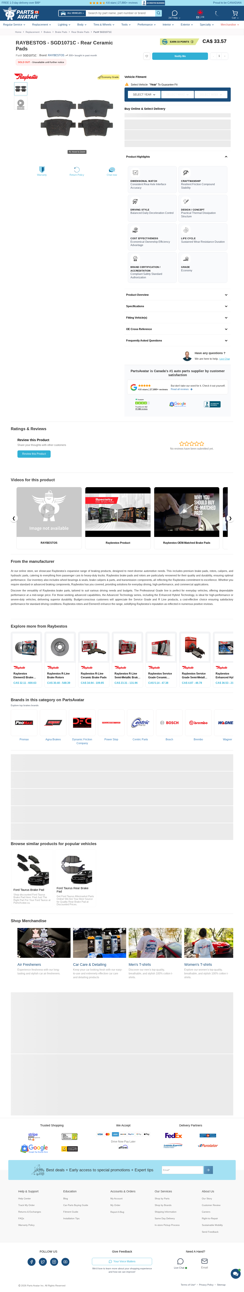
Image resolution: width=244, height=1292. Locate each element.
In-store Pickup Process (167, 1225)
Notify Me (180, 56)
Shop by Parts (162, 1198)
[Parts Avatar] (29, 13)
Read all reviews (180, 389)
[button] (72, 13)
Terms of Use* (188, 1284)
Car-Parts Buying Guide (75, 1205)
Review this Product (34, 453)
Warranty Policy (26, 1225)
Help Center (24, 1198)
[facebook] (32, 1262)
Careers (206, 1211)
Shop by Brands (163, 1205)
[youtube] (65, 1262)
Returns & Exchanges (29, 1211)
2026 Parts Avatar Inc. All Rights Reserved (43, 1285)
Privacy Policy (206, 1284)
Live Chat (224, 358)
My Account (116, 1198)
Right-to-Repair (210, 1218)
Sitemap (221, 1284)
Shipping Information (165, 1211)
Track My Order (26, 1205)
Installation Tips (71, 1218)
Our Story (207, 1198)
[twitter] (43, 1262)
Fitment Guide (70, 1211)
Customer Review (211, 1205)
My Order (115, 1205)
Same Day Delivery (165, 1218)
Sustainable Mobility (212, 1225)
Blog (65, 1198)
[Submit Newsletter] (208, 1170)
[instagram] (54, 1262)
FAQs (21, 1218)
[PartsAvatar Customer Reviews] (151, 2)
